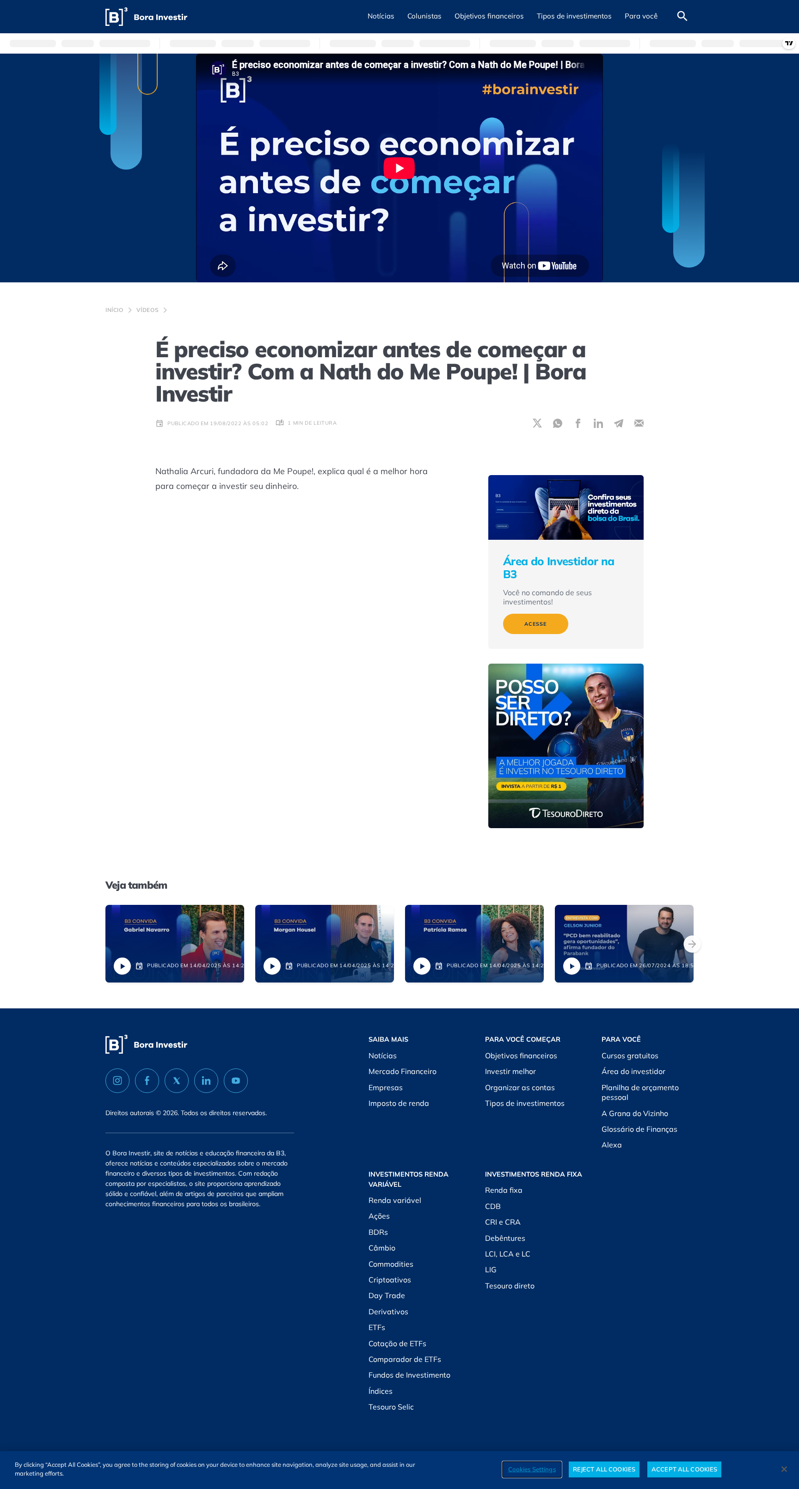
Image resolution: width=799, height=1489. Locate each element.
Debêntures (505, 1238)
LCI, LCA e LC (507, 1253)
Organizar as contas (520, 1087)
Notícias (383, 1055)
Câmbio (382, 1247)
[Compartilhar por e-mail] (639, 423)
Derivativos (388, 1311)
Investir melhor (510, 1071)
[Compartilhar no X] (537, 423)
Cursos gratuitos (630, 1055)
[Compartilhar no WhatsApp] (557, 423)
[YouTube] (236, 1080)
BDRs (378, 1232)
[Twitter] (177, 1080)
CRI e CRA (503, 1222)
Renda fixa (503, 1190)
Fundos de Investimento (409, 1374)
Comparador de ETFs (405, 1359)
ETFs (377, 1327)
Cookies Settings (532, 1469)
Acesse (535, 624)
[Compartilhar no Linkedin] (598, 423)
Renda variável (395, 1200)
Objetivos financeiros (521, 1055)
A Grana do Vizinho (635, 1113)
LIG (491, 1269)
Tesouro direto (510, 1285)
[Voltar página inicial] (146, 16)
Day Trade (387, 1295)
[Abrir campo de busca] (682, 16)
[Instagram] (117, 1080)
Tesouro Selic (391, 1406)
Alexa (612, 1144)
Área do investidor (633, 1071)
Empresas (386, 1087)
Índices (381, 1391)
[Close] (784, 1469)
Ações (379, 1215)
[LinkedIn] (206, 1080)
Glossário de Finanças (639, 1129)
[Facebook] (147, 1080)
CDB (493, 1206)
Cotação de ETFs (397, 1343)
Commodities (391, 1264)
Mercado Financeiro (402, 1071)
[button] (381, 16)
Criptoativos (390, 1279)
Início (114, 309)
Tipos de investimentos (525, 1103)
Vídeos (147, 309)
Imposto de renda (399, 1103)
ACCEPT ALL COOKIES (684, 1469)
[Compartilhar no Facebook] (578, 423)
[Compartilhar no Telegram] (618, 423)
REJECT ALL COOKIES (604, 1469)
